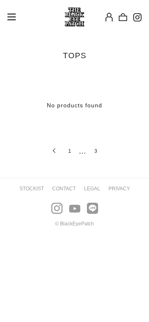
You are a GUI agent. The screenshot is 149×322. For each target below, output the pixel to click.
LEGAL (92, 189)
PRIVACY (119, 189)
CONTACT (64, 189)
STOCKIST (31, 189)
